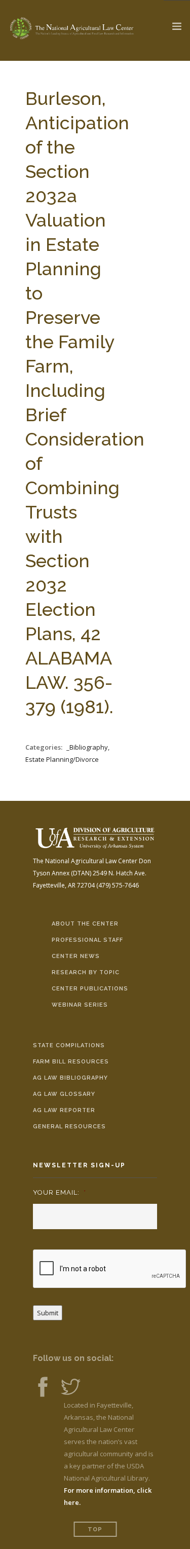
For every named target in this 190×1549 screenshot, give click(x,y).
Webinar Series (80, 1005)
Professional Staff (87, 940)
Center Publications (90, 988)
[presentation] (110, 1269)
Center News (76, 956)
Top (95, 1529)
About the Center (85, 923)
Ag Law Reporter (64, 1110)
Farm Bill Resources (71, 1061)
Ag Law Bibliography (70, 1078)
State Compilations (69, 1045)
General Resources (69, 1126)
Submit (47, 1312)
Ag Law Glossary (64, 1094)
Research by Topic (86, 972)
